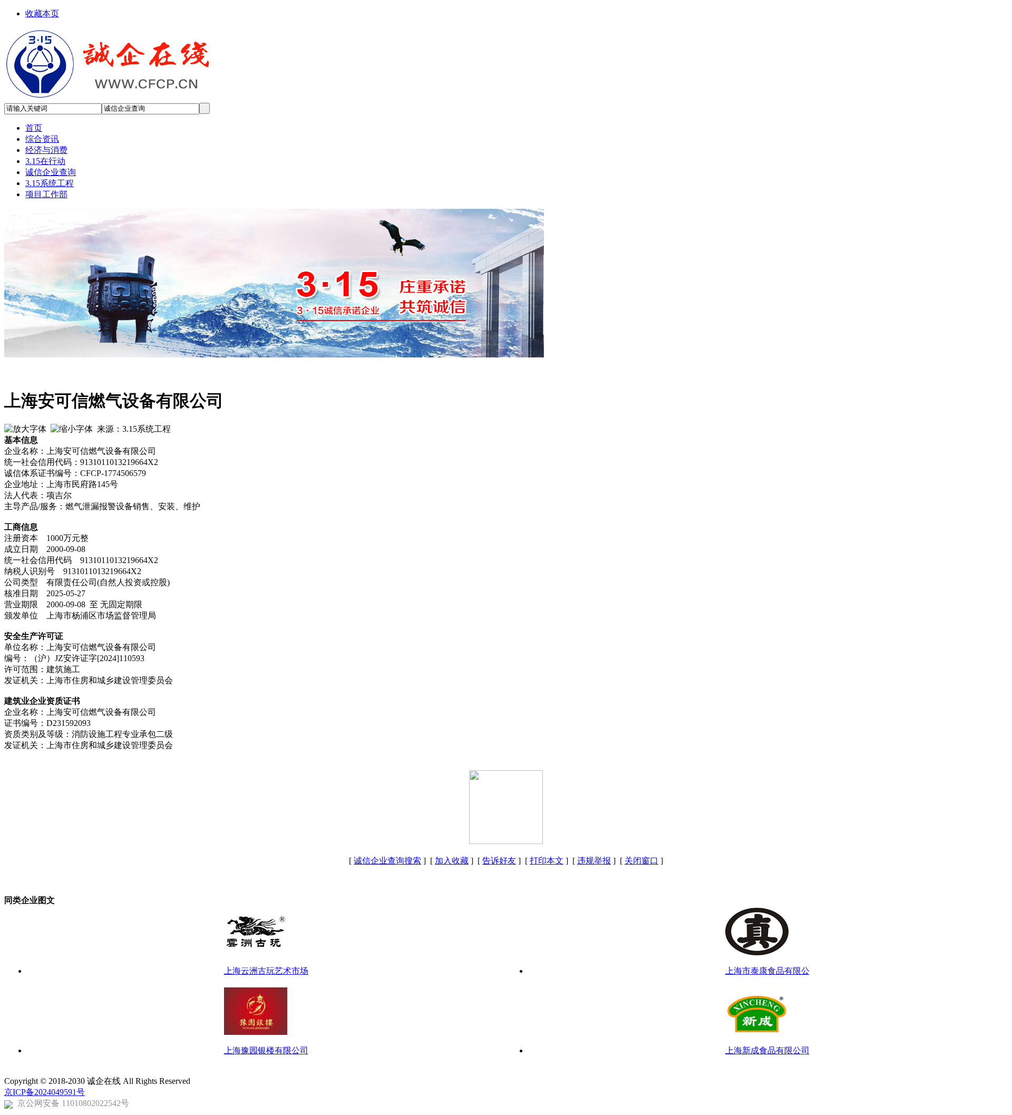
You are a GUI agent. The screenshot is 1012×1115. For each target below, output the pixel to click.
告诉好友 (499, 860)
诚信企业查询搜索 (387, 860)
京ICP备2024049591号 (44, 1092)
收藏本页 (42, 13)
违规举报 (594, 860)
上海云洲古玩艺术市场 (266, 970)
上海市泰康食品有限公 (767, 970)
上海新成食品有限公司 (767, 1050)
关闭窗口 (641, 860)
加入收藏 (452, 860)
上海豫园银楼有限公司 (266, 1050)
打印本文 (546, 860)
